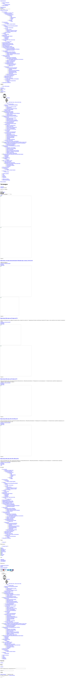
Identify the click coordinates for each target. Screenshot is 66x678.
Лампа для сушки (12, 64)
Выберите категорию (4, 10)
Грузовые (10, 15)
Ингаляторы (7, 494)
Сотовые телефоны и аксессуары (8, 47)
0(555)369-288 (3, 560)
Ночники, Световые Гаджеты (12, 30)
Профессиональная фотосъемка (8, 44)
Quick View (2, 265)
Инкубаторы (7, 34)
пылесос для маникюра (11, 61)
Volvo (12, 19)
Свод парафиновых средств (7, 46)
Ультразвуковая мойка (12, 71)
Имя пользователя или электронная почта (8, 668)
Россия (3, 542)
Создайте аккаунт (12, 675)
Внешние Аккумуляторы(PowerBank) (11, 25)
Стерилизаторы (7, 79)
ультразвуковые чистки (13, 72)
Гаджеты (4, 24)
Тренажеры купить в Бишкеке (10, 51)
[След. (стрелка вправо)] (1, 677)
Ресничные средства (6, 45)
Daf (11, 16)
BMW (12, 21)
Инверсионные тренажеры (11, 52)
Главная (1, 187)
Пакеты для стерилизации (11, 80)
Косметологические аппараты (12, 67)
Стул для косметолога (10, 530)
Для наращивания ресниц (9, 519)
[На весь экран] (2, 676)
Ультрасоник (11, 73)
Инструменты (9, 29)
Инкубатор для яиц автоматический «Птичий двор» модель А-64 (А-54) (16, 260)
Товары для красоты (6, 55)
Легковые (10, 20)
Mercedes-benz (13, 17)
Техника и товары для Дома (11, 31)
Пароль (2, 670)
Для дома (6, 28)
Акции (1, 566)
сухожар (8, 81)
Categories (2, 186)
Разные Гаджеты (7, 32)
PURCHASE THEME (6, 179)
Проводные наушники (10, 506)
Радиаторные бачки (10, 14)
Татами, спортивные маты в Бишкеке (13, 53)
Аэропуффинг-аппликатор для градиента (16, 59)
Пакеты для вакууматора (11, 23)
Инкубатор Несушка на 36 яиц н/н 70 (8, 378)
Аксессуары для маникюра (11, 57)
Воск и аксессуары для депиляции (13, 78)
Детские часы (9, 41)
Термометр (6, 37)
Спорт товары (4, 50)
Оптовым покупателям (4, 565)
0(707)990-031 (3, 561)
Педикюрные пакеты (6, 42)
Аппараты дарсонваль (12, 68)
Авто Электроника (10, 27)
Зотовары (4, 33)
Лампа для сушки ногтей (11, 60)
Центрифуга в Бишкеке (6, 82)
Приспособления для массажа (7, 43)
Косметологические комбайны (14, 70)
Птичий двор (4, 546)
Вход (1, 672)
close (1, 465)
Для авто (6, 26)
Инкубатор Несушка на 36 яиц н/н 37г (9, 318)
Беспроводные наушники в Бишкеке (13, 505)
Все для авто (4, 11)
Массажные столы (8, 76)
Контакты (2, 559)
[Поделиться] (1, 676)
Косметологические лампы (11, 63)
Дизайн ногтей (7, 56)
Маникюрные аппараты (9, 531)
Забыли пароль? (3, 674)
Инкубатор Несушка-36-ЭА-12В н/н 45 (9, 418)
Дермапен (10, 69)
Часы (5, 40)
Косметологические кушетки (12, 74)
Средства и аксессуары (9, 77)
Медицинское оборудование (7, 493)
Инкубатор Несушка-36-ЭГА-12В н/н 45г (9, 458)
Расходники (7, 480)
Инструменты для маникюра (12, 58)
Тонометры (7, 38)
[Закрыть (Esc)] (0, 676)
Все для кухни (5, 22)
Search (2, 84)
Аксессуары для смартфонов (10, 48)
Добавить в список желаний (5, 263)
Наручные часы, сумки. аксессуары (8, 39)
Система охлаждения (8, 13)
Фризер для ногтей (10, 518)
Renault (12, 18)
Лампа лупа (11, 65)
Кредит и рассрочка (3, 567)
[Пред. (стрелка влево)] (0, 677)
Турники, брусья (9, 54)
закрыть (1, 662)
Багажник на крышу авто (9, 12)
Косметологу (7, 66)
